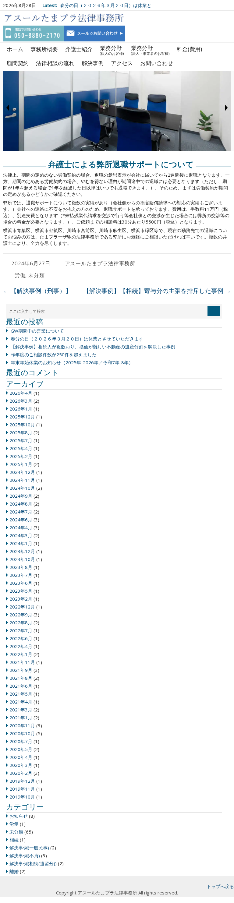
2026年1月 (20, 409)
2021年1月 (20, 717)
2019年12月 (22, 781)
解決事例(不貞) (24, 855)
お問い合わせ (156, 63)
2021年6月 (20, 686)
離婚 (14, 871)
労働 (20, 275)
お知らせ (18, 816)
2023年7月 (20, 575)
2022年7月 (20, 630)
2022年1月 (20, 654)
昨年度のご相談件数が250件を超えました (54, 354)
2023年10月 (22, 559)
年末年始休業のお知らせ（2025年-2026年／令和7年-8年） (72, 362)
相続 (14, 840)
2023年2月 (20, 599)
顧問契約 (18, 63)
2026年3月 (20, 401)
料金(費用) (189, 49)
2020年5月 (20, 749)
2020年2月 (20, 773)
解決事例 (93, 63)
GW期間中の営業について (37, 331)
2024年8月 (20, 504)
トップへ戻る (220, 886)
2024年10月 (22, 488)
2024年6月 (20, 520)
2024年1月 (20, 543)
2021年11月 (22, 662)
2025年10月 (22, 425)
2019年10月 (22, 797)
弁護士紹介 (79, 49)
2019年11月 (22, 789)
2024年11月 (22, 480)
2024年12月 (22, 472)
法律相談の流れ (55, 63)
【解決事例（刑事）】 (37, 291)
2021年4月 (20, 702)
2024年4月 (20, 527)
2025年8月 (20, 432)
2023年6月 (20, 583)
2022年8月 (20, 622)
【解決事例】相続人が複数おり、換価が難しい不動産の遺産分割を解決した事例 (93, 347)
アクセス (122, 63)
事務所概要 (44, 49)
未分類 (36, 275)
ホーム (15, 49)
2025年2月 (20, 456)
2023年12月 (22, 551)
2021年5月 (20, 694)
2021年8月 (20, 678)
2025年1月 (20, 464)
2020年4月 (20, 757)
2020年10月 (22, 733)
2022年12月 (22, 607)
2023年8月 (20, 567)
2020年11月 (22, 725)
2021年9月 (20, 670)
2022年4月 (20, 646)
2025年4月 (20, 448)
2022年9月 (20, 615)
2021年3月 (20, 710)
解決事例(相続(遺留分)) (33, 863)
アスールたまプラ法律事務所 (100, 263)
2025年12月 (22, 417)
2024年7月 (20, 512)
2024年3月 (20, 535)
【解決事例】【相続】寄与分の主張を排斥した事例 (157, 291)
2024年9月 (20, 496)
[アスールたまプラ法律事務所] (64, 18)
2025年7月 (20, 440)
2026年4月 (20, 393)
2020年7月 (20, 741)
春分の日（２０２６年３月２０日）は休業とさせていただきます (77, 339)
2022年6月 (20, 638)
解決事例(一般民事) (29, 848)
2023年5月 (20, 591)
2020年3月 (20, 765)
